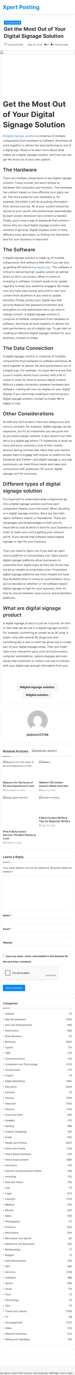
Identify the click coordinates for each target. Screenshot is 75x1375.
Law (7, 1187)
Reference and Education (20, 1243)
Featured (10, 1103)
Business (10, 1041)
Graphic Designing (15, 1131)
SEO (7, 1266)
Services (10, 1272)
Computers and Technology (21, 1064)
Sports (9, 1283)
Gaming (9, 1126)
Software (10, 1277)
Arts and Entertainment (18, 1025)
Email (7, 929)
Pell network (25, 1373)
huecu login (66, 1373)
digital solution (38, 695)
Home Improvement (16, 1159)
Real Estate (11, 1232)
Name (7, 915)
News (8, 1215)
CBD (7, 1053)
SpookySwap (40, 1373)
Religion (9, 1255)
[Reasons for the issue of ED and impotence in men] (19, 769)
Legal (8, 1193)
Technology (12, 1300)
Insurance (11, 1165)
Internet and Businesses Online (23, 1170)
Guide (8, 1137)
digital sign (44, 267)
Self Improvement (15, 1260)
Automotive (12, 1030)
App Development (15, 1019)
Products (10, 1227)
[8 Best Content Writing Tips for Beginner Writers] (55, 805)
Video (8, 1328)
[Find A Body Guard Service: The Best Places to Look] (19, 812)
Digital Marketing (15, 1081)
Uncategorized (12, 22)
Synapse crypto (9, 1373)
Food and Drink (14, 1114)
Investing (10, 1176)
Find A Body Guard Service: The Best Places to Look (19, 835)
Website (7, 942)
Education (11, 1086)
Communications (15, 1058)
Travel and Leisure (16, 1311)
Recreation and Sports (18, 1238)
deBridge (54, 1373)
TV (6, 1316)
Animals (9, 1013)
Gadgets (10, 1120)
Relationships (13, 1249)
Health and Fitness (16, 1142)
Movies (9, 1210)
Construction (12, 1069)
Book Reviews (13, 1036)
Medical (9, 1204)
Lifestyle (10, 1199)
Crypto (9, 1075)
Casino (9, 1047)
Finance (9, 1109)
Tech (8, 1294)
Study (8, 1288)
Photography (12, 1221)
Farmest (10, 1092)
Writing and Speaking (17, 1339)
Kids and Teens (14, 1182)
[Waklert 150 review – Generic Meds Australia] (55, 769)
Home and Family (15, 1148)
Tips (7, 1305)
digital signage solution (20, 136)
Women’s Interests (16, 1333)
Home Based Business (18, 1154)
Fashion (9, 1097)
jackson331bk (16, 44)
